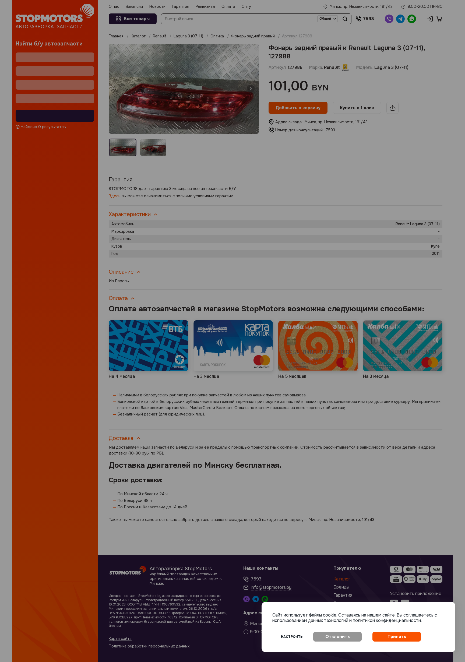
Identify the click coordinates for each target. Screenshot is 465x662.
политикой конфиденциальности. (387, 620)
